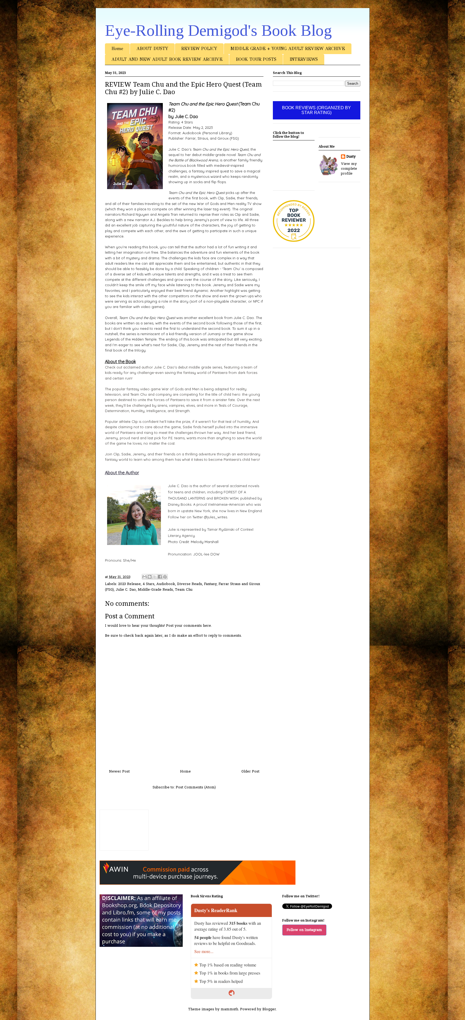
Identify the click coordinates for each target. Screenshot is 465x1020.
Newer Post (119, 771)
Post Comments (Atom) (196, 787)
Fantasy (210, 584)
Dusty (351, 156)
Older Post (250, 771)
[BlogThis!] (149, 576)
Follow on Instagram (304, 930)
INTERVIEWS (304, 59)
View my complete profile (349, 168)
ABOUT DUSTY (152, 48)
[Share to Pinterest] (165, 576)
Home (117, 48)
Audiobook (165, 584)
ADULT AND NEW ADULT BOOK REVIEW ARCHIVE (167, 59)
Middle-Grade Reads (155, 589)
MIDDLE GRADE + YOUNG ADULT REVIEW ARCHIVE (287, 48)
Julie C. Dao (126, 589)
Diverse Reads (189, 584)
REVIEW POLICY (199, 48)
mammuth (229, 1009)
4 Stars (148, 584)
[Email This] (144, 576)
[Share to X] (154, 576)
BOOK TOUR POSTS (256, 59)
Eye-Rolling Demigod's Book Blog (218, 30)
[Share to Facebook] (160, 576)
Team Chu (183, 589)
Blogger (269, 1009)
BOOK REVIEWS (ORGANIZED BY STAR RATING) (316, 110)
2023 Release (129, 584)
